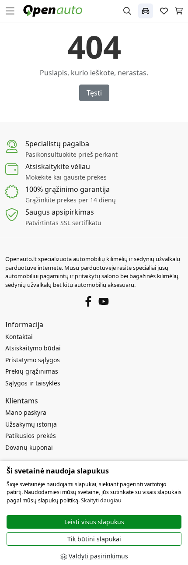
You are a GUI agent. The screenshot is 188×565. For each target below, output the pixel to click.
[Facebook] (88, 301)
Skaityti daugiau (101, 500)
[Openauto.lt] (55, 10)
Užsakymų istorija (31, 424)
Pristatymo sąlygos (32, 360)
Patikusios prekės (30, 435)
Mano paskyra (25, 412)
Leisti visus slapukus (94, 522)
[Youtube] (103, 301)
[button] (146, 11)
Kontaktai (19, 336)
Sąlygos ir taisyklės (32, 383)
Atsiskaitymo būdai (33, 348)
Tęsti (94, 93)
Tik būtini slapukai (94, 539)
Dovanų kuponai (29, 447)
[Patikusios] (164, 11)
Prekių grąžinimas (31, 371)
